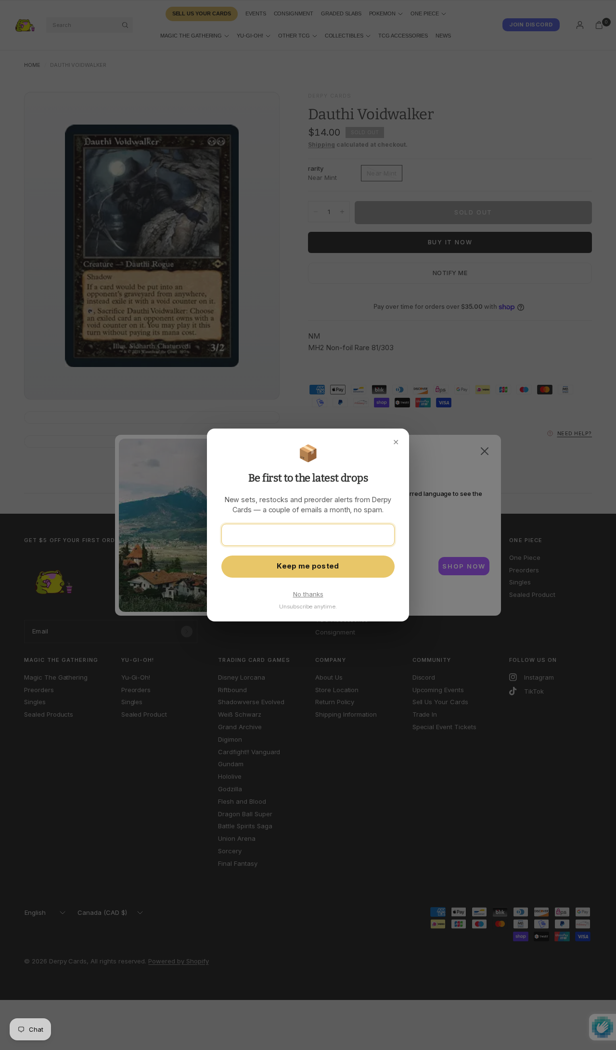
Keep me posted (308, 566)
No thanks (308, 594)
